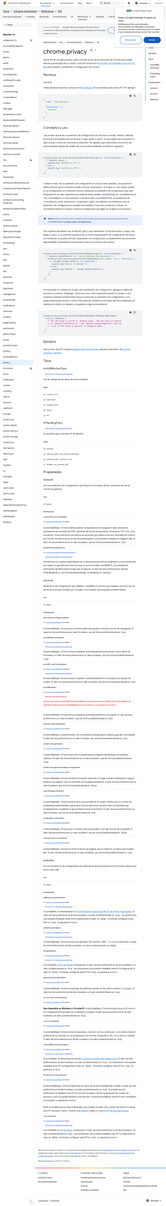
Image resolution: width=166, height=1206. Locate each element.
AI (72, 17)
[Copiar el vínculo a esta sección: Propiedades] (64, 472)
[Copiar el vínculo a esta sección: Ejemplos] (58, 341)
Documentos (45, 3)
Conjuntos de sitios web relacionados (99, 1058)
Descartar (130, 40)
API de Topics (66, 1130)
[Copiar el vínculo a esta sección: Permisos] (58, 75)
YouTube (126, 1181)
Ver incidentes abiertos (47, 1181)
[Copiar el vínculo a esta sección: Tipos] (53, 361)
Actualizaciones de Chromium (93, 1177)
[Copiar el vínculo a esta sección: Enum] (50, 387)
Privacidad (55, 1201)
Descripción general (12, 17)
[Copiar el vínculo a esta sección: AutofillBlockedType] (69, 368)
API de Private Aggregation (119, 911)
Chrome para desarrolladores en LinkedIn (140, 1186)
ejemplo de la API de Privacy (86, 349)
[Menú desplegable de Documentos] (54, 3)
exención (85, 1111)
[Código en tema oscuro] (131, 96)
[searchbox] (17, 25)
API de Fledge (66, 965)
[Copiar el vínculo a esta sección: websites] (56, 860)
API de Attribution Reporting (88, 911)
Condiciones (43, 1201)
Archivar (84, 1186)
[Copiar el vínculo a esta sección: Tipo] (49, 496)
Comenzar (30, 17)
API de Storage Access (118, 1111)
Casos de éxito (66, 3)
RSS (124, 1190)
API (60, 11)
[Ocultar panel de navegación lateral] (31, 1201)
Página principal (49, 42)
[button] (17, 414)
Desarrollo (44, 17)
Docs (6, 11)
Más (88, 3)
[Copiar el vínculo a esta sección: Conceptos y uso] (70, 128)
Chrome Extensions (25, 11)
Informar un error (45, 1177)
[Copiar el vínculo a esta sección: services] (55, 580)
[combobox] (112, 3)
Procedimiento (60, 17)
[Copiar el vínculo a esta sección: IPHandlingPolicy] (65, 423)
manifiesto (87, 88)
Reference (47, 11)
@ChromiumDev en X (132, 1177)
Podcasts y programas (90, 1190)
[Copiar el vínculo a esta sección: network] (55, 479)
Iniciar (152, 40)
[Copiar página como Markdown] (91, 50)
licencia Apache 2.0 (75, 1153)
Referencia (83, 17)
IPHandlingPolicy (69, 552)
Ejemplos (100, 17)
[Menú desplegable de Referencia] (91, 16)
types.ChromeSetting (54, 522)
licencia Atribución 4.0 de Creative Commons (118, 1150)
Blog (80, 3)
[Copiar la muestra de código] (135, 96)
